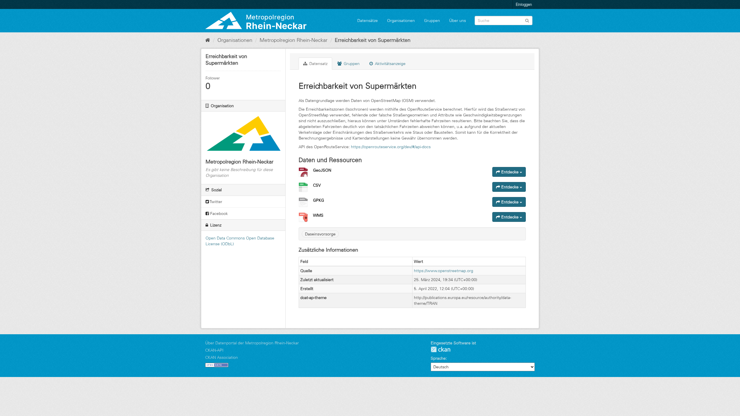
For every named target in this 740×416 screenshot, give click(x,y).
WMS (318, 215)
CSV (317, 185)
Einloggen (524, 4)
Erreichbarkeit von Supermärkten (372, 40)
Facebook (218, 213)
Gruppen (432, 20)
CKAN (440, 349)
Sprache (438, 358)
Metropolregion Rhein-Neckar (294, 40)
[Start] (207, 40)
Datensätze (367, 20)
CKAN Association (221, 357)
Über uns (457, 20)
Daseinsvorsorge (320, 234)
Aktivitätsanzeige (390, 63)
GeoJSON (322, 170)
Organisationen (401, 20)
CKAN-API (214, 350)
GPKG (318, 200)
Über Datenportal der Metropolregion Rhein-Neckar (252, 343)
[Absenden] (527, 20)
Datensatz (318, 63)
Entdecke (510, 171)
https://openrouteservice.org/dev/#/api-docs (391, 146)
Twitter (215, 201)
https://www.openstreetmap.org (443, 270)
